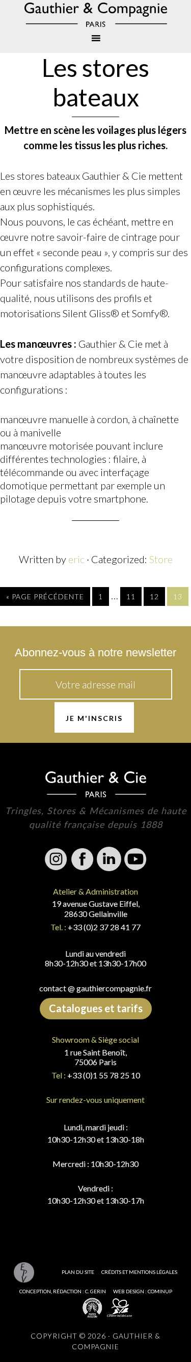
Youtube (135, 859)
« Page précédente (45, 596)
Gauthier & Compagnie (95, 15)
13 (177, 596)
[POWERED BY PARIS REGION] (92, 1307)
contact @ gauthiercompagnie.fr (95, 988)
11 (130, 596)
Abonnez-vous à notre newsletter (95, 652)
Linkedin (109, 859)
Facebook (82, 859)
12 (154, 596)
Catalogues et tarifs (96, 1008)
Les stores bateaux (95, 82)
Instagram (56, 859)
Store (161, 559)
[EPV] (24, 1272)
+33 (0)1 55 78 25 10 (103, 1075)
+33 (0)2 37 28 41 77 (104, 927)
